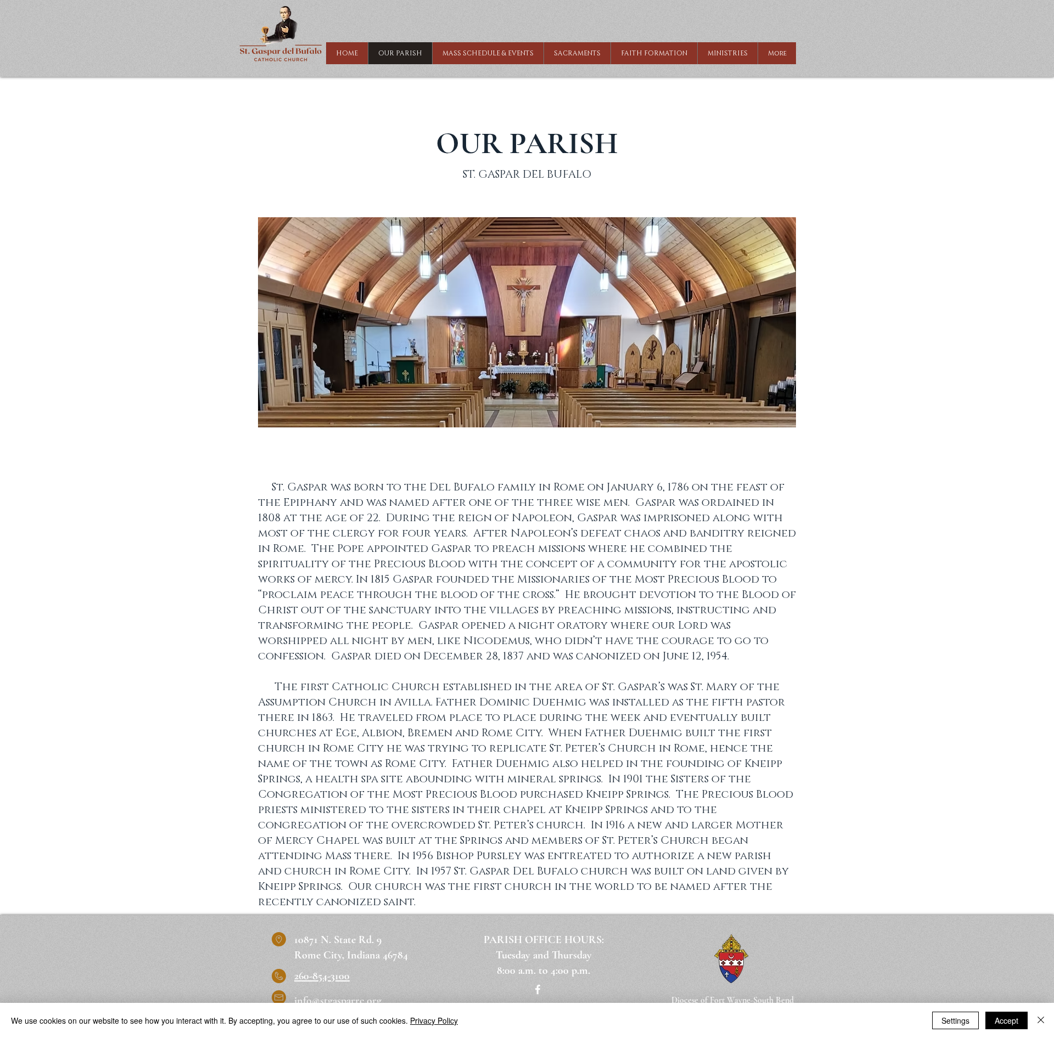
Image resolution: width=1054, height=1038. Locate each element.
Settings (955, 1020)
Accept (1006, 1020)
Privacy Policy (434, 1020)
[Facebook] (537, 989)
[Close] (1040, 1020)
